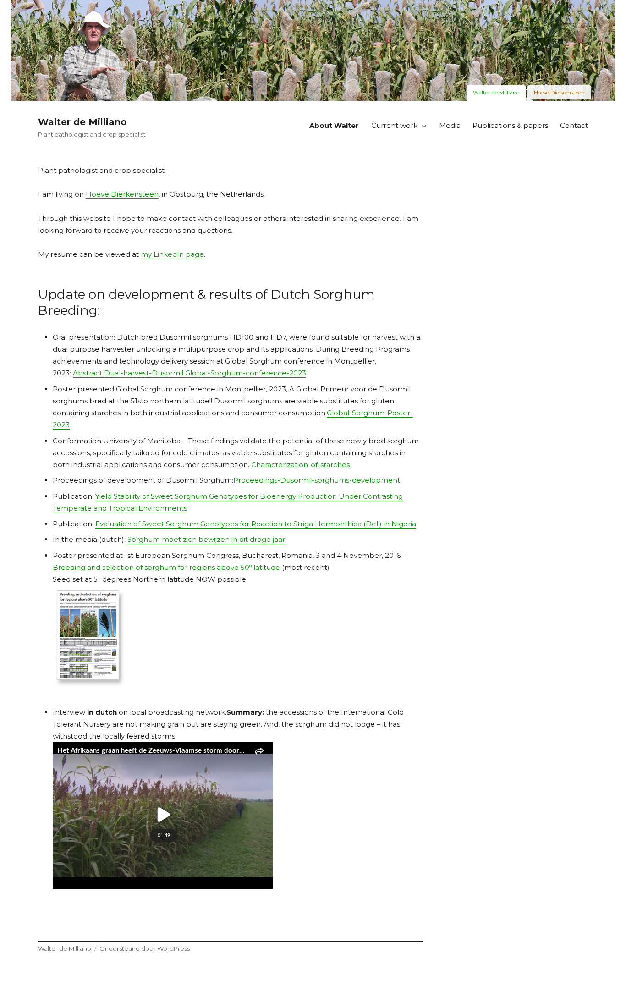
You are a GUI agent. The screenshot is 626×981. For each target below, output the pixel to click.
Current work (394, 125)
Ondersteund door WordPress (144, 948)
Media (450, 125)
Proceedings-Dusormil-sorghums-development (316, 480)
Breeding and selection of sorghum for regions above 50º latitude (166, 567)
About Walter (334, 125)
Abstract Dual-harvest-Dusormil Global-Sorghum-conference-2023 (189, 373)
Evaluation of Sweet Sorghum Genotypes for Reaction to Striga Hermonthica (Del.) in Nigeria (255, 523)
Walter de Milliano (82, 121)
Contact (574, 125)
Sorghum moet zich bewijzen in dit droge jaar (206, 539)
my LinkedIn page (172, 254)
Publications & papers (510, 125)
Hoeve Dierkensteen (122, 194)
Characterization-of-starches (300, 464)
